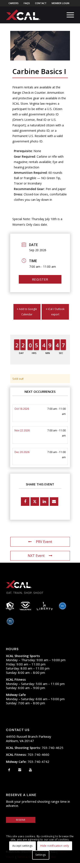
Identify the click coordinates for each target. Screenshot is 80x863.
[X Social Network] (35, 501)
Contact (41, 3)
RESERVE (20, 819)
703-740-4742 (27, 761)
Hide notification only (54, 846)
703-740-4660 (27, 754)
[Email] (54, 501)
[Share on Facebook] (25, 501)
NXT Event (36, 555)
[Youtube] (30, 769)
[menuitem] (13, 3)
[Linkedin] (44, 501)
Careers (14, 3)
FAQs (27, 3)
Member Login (60, 3)
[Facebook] (9, 769)
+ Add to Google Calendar (27, 311)
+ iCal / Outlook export (55, 311)
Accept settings (22, 846)
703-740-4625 (34, 747)
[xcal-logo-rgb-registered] (23, 14)
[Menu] (68, 14)
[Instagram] (20, 769)
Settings (40, 855)
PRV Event (44, 541)
